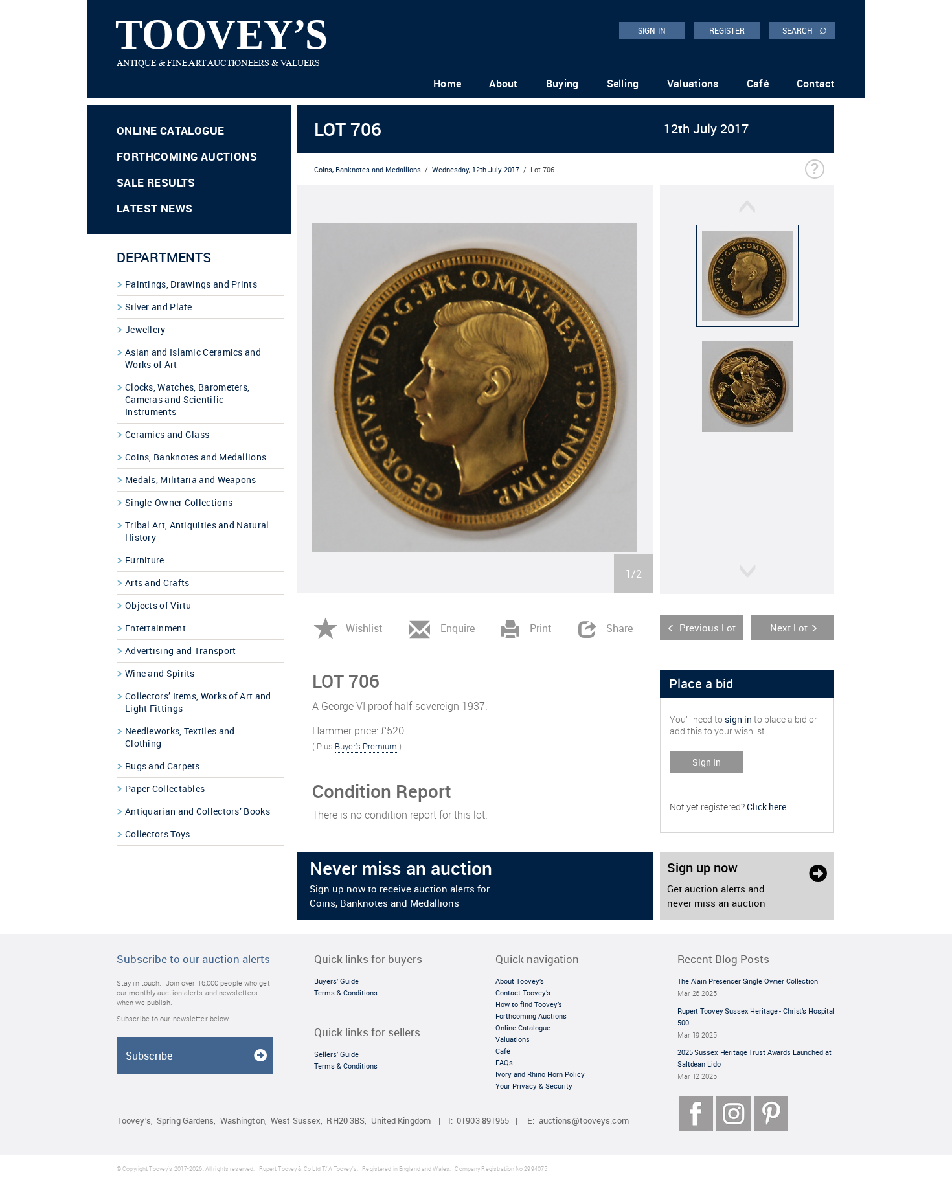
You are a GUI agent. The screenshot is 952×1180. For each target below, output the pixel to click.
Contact (816, 83)
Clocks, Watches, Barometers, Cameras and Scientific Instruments (187, 399)
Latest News (154, 208)
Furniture (144, 560)
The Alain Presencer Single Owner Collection (747, 981)
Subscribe (149, 1056)
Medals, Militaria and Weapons (190, 479)
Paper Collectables (165, 788)
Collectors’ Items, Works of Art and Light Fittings (198, 702)
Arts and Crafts (157, 582)
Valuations (693, 83)
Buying (562, 83)
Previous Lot (707, 627)
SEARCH (804, 30)
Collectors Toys (157, 834)
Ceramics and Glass (167, 434)
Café (758, 83)
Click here (766, 806)
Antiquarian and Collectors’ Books (197, 811)
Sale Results (156, 182)
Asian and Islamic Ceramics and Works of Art (193, 358)
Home (447, 83)
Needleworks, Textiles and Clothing (180, 737)
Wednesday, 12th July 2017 (475, 169)
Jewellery (145, 329)
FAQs (504, 1062)
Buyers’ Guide (336, 981)
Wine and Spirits (160, 673)
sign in (738, 719)
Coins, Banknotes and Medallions (195, 457)
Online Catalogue (170, 130)
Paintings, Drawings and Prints (191, 284)
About (503, 83)
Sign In (706, 762)
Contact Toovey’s (522, 992)
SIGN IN (652, 30)
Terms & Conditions (346, 992)
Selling (623, 83)
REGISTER (727, 30)
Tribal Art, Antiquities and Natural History (197, 531)
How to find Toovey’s (528, 1004)
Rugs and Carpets (162, 766)
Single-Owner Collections (178, 502)
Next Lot (789, 627)
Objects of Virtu (158, 605)
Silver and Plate (158, 307)
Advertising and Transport (180, 650)
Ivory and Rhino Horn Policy (540, 1074)
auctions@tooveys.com (584, 1120)
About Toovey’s (519, 981)
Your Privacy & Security (533, 1086)
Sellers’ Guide (336, 1054)
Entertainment (155, 628)
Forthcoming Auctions (187, 156)
